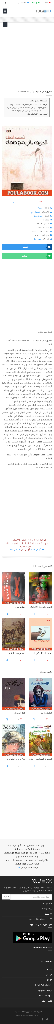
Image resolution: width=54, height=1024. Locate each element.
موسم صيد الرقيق (17, 653)
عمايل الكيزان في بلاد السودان (40, 653)
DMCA (49, 980)
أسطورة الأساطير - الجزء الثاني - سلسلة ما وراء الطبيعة (40, 759)
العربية (40, 208)
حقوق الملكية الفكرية (43, 985)
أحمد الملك (37, 239)
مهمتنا (45, 2)
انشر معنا (46, 908)
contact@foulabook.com (39, 919)
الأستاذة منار (46, 713)
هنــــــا (17, 867)
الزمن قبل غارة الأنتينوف (41, 607)
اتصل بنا (46, 903)
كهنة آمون (20, 607)
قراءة (24, 256)
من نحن (49, 975)
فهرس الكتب (47, 1001)
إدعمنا (47, 914)
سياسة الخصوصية (45, 990)
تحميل (25, 247)
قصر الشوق (19, 713)
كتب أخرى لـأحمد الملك (42, 566)
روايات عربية (38, 216)
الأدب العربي (35, 212)
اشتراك (6, 897)
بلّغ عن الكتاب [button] (36, 549)
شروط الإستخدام (45, 996)
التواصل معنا (15, 549)
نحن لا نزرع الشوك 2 (16, 759)
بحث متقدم (22, 2)
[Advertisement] (27, 58)
